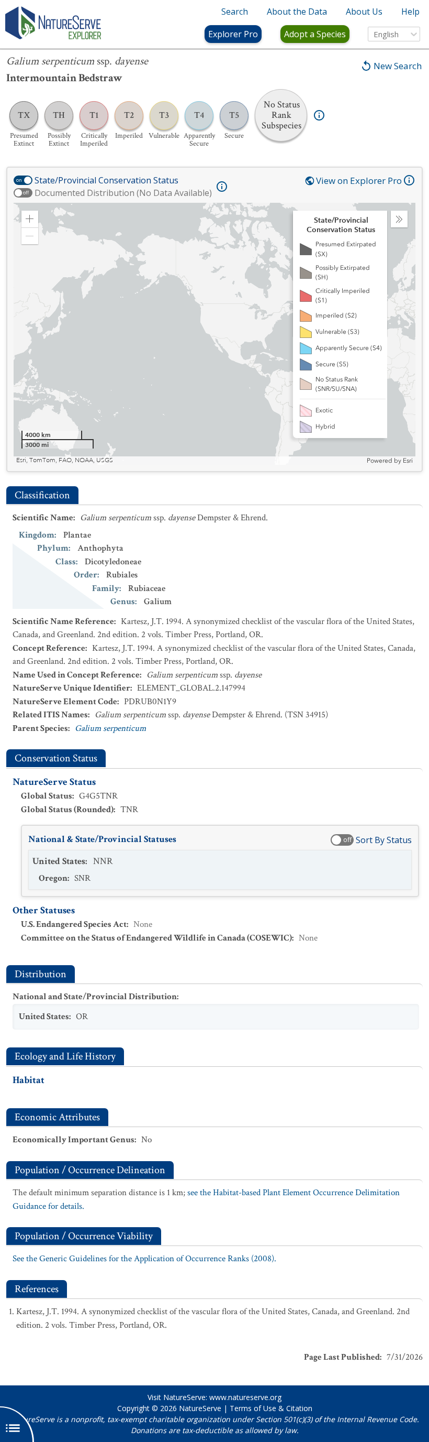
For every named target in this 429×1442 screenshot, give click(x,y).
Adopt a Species (315, 34)
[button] (29, 219)
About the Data (297, 11)
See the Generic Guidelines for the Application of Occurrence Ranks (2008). (144, 1258)
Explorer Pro (233, 34)
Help (410, 11)
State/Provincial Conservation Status (106, 180)
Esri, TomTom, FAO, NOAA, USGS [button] (64, 460)
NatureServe (200, 1408)
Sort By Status (384, 840)
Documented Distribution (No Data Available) (123, 193)
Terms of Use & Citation (271, 1408)
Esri (408, 460)
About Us (364, 11)
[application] (214, 334)
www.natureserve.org (245, 1397)
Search (234, 11)
